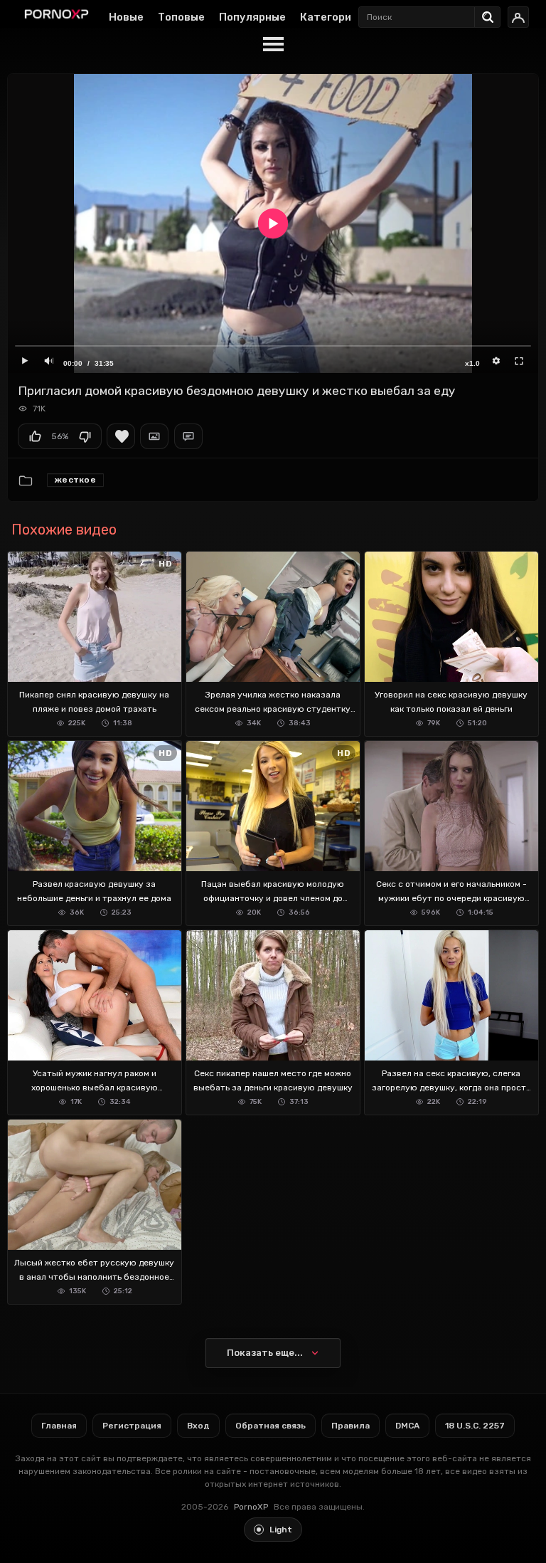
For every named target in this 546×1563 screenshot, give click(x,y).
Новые (126, 17)
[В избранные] (120, 436)
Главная (59, 1426)
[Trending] (491, 14)
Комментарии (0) (188, 436)
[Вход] (518, 17)
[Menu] (273, 44)
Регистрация (131, 1426)
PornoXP (251, 1507)
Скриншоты (154, 436)
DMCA (407, 1426)
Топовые (181, 17)
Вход (198, 1426)
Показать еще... (265, 1352)
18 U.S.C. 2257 (475, 1426)
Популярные (252, 17)
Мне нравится (35, 436)
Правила (350, 1426)
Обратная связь (270, 1426)
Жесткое (75, 480)
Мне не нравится (85, 436)
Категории (329, 17)
